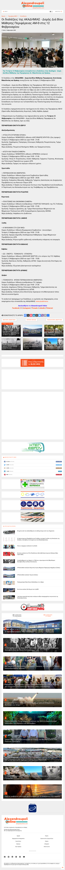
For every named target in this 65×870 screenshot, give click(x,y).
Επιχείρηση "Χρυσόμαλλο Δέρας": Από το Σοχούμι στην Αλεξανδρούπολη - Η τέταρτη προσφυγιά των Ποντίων (32, 345)
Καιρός (46, 835)
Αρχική (3, 16)
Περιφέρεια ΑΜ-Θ (12, 16)
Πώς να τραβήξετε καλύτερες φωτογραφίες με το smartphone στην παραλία (32, 796)
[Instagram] (16, 857)
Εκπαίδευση (23, 16)
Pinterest (49, 308)
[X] (8, 857)
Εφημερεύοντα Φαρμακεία (18, 838)
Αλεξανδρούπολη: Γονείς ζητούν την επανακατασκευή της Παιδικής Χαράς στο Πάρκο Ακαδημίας (53, 332)
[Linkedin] (12, 857)
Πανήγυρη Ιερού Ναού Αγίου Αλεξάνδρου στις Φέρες (30, 582)
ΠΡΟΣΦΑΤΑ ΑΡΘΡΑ (10, 526)
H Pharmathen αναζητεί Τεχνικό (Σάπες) (27, 574)
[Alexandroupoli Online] (32, 8)
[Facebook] (4, 857)
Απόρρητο (46, 843)
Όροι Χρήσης (18, 846)
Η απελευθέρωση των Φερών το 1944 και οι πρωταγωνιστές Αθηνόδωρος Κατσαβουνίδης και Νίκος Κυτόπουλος (11, 331)
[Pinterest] (20, 857)
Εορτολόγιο (18, 841)
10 (6, 793)
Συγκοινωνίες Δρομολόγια (46, 838)
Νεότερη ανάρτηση (9, 319)
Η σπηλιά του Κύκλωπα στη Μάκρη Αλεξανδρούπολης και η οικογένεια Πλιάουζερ (53, 346)
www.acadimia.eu (42, 301)
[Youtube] (24, 857)
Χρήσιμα (18, 843)
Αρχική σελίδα (31, 319)
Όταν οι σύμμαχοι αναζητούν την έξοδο (27, 545)
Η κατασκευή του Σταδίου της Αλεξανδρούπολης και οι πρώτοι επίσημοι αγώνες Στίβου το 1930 (11, 345)
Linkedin (42, 308)
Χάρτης (46, 841)
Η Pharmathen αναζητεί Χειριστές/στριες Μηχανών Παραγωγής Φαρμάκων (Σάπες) (32, 332)
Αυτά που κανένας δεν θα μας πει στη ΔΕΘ (28, 589)
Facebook (15, 308)
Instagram (26, 308)
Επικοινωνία (47, 846)
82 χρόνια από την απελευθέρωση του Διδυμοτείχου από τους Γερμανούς (35, 531)
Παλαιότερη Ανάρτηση (54, 319)
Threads (34, 308)
